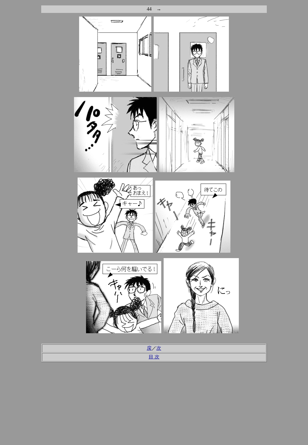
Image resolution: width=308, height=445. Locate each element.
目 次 (154, 356)
